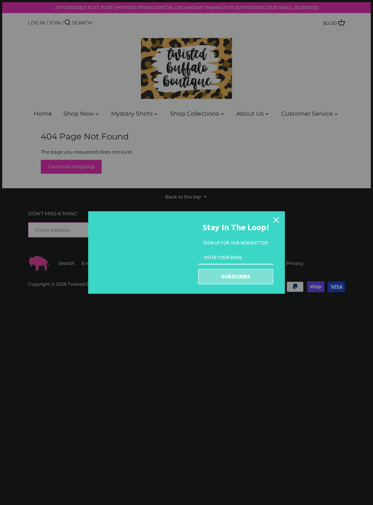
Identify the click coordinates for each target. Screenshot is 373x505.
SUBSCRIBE (235, 276)
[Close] (276, 220)
